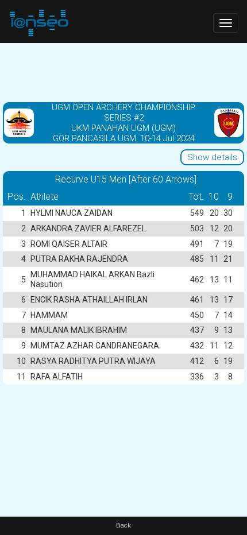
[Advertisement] (123, 71)
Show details (212, 157)
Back (123, 525)
